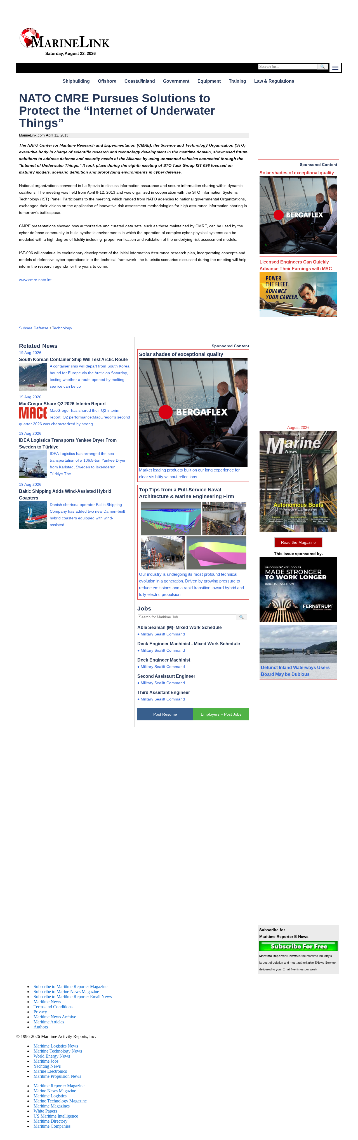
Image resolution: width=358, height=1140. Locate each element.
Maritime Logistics (50, 1095)
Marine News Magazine (55, 1090)
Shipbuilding (76, 81)
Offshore (107, 81)
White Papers (45, 1111)
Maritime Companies (52, 1126)
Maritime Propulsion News (57, 1076)
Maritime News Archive (55, 1016)
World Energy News (52, 1056)
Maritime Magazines (52, 1106)
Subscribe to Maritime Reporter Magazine (70, 986)
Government (176, 81)
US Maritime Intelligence (56, 1116)
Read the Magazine (298, 542)
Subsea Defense (33, 328)
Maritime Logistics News (56, 1046)
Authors (41, 1027)
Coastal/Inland (139, 81)
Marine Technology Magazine (60, 1101)
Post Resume (165, 714)
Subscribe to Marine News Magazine (66, 991)
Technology (62, 328)
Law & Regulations (274, 81)
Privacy (40, 1011)
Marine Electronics (50, 1071)
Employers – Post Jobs (221, 714)
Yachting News (47, 1066)
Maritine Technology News (58, 1051)
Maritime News (47, 1001)
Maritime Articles (49, 1021)
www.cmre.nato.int (35, 280)
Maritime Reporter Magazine (59, 1085)
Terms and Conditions (53, 1006)
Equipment (209, 81)
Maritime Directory (50, 1121)
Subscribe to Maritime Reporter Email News (73, 996)
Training (237, 81)
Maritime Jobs (46, 1061)
